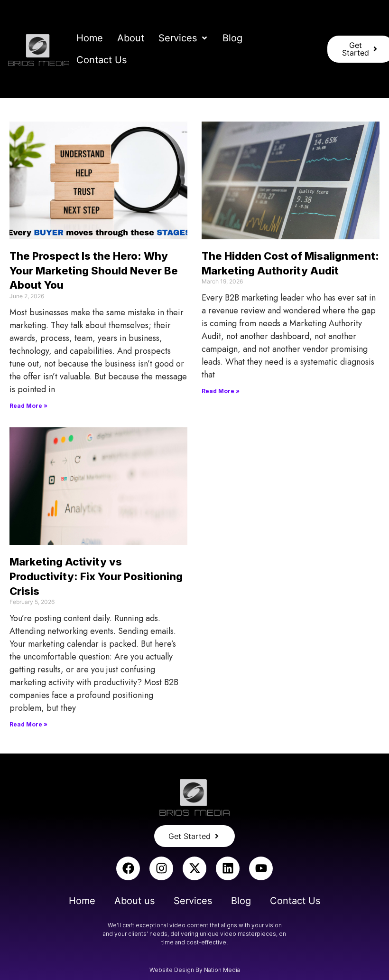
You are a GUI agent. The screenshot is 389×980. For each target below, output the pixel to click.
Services (193, 900)
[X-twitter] (194, 868)
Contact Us (295, 900)
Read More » (28, 405)
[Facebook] (128, 868)
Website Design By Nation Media (194, 969)
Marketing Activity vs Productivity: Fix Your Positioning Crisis (96, 576)
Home (82, 900)
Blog (241, 900)
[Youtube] (261, 868)
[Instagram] (161, 868)
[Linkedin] (228, 868)
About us (134, 900)
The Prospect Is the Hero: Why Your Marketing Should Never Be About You (93, 271)
